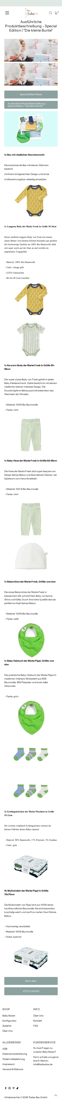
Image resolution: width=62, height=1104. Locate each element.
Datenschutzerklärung (14, 1053)
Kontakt (37, 1020)
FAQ (35, 1025)
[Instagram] (9, 1088)
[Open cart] (56, 13)
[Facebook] (5, 1088)
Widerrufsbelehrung (13, 1059)
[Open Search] (50, 13)
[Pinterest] (13, 1088)
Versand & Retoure (12, 1069)
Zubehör (7, 1025)
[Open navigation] (7, 13)
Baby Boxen (8, 1015)
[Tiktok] (17, 1088)
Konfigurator (9, 1020)
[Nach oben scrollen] (55, 1095)
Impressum (8, 1064)
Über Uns (7, 1030)
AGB (4, 1048)
